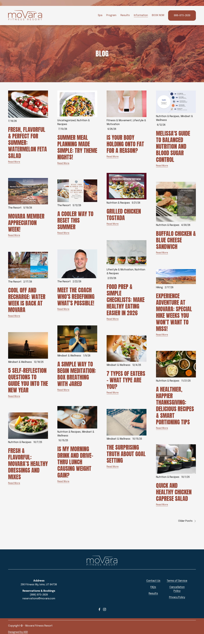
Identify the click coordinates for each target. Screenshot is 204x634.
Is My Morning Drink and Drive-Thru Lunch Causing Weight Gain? (75, 462)
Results (125, 15)
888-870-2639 (182, 15)
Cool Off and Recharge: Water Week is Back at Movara (26, 300)
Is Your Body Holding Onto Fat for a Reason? (125, 144)
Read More (14, 162)
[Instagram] (104, 609)
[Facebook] (99, 609)
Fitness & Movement (119, 120)
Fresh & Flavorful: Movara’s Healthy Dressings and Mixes (28, 464)
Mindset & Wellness (69, 355)
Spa (100, 15)
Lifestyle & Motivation (120, 269)
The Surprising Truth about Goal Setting (126, 454)
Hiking (159, 287)
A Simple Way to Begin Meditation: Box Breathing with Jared (76, 374)
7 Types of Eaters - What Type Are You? (126, 380)
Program (111, 15)
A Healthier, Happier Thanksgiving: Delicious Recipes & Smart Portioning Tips (175, 405)
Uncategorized (66, 120)
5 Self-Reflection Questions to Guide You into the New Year (28, 380)
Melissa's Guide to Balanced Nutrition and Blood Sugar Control (173, 146)
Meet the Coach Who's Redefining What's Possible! (76, 296)
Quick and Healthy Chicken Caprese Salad (174, 492)
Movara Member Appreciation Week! (26, 222)
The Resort (15, 207)
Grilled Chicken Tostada (124, 214)
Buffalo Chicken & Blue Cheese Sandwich (176, 240)
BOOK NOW (158, 15)
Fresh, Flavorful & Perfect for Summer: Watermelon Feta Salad (27, 142)
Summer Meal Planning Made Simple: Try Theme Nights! (77, 147)
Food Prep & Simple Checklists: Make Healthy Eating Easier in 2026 (126, 300)
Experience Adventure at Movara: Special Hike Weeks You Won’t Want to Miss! (174, 312)
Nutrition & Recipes (167, 116)
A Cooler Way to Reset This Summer (75, 220)
